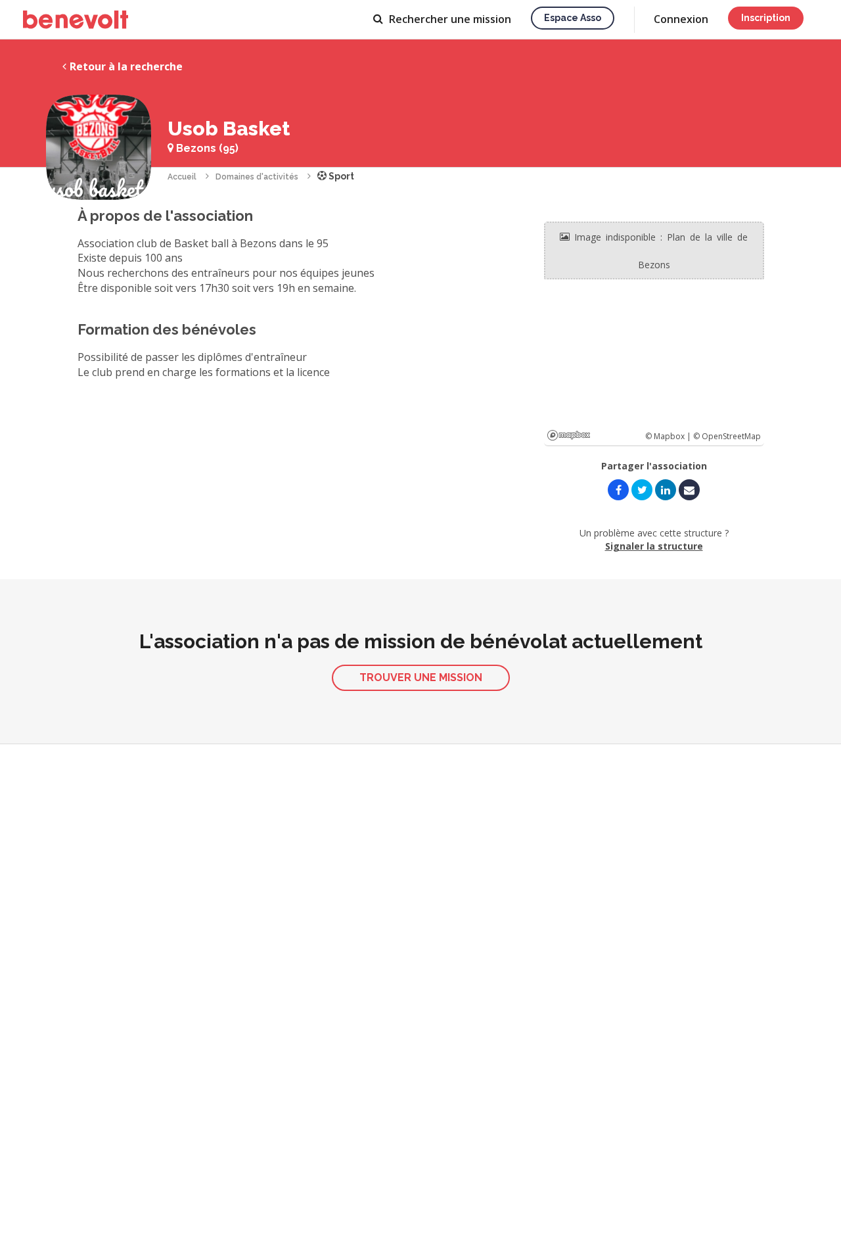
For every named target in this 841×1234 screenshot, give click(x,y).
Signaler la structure (654, 546)
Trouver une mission (420, 677)
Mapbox (568, 435)
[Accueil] (75, 19)
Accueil (182, 176)
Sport (340, 176)
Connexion (681, 19)
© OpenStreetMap (727, 436)
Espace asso (572, 17)
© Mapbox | (669, 436)
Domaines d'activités (257, 176)
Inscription (765, 17)
